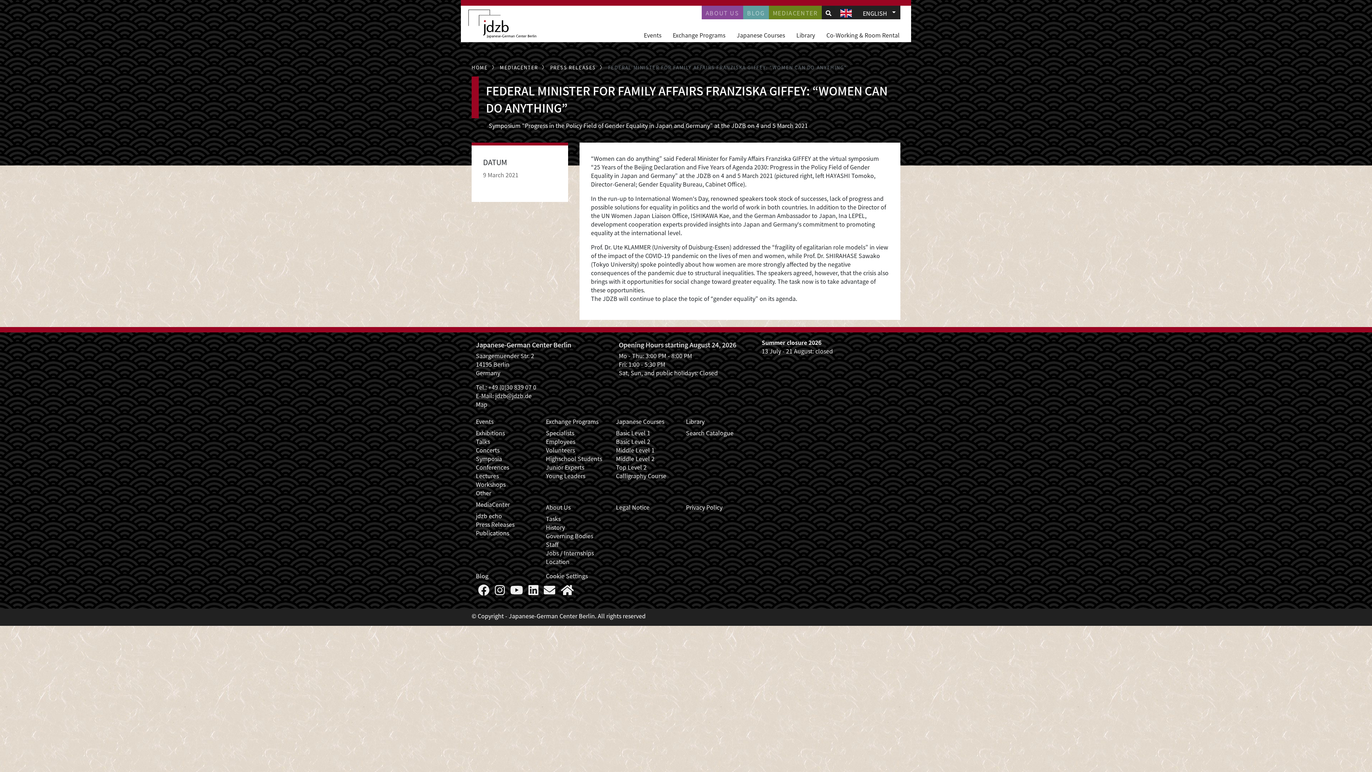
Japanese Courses (761, 35)
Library (805, 35)
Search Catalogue (710, 433)
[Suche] (828, 13)
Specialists (560, 433)
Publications (492, 533)
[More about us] (567, 592)
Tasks (553, 518)
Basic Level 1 (633, 433)
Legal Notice (633, 507)
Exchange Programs (699, 35)
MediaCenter (493, 504)
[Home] (502, 24)
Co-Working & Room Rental (863, 35)
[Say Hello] (549, 592)
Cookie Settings (567, 575)
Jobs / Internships (570, 553)
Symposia (489, 458)
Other (483, 493)
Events (652, 35)
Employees (560, 441)
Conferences (492, 467)
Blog (756, 13)
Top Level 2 (631, 467)
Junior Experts (565, 467)
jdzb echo (489, 515)
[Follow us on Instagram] (500, 592)
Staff (552, 544)
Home (480, 67)
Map (481, 404)
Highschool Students (574, 458)
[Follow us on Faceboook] (483, 592)
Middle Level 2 (635, 458)
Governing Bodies (569, 535)
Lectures (487, 475)
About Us (722, 13)
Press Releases (573, 67)
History (555, 527)
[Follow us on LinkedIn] (533, 592)
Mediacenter (795, 13)
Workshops (491, 484)
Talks (483, 441)
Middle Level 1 (635, 450)
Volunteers (560, 450)
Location (558, 561)
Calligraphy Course (641, 475)
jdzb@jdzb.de (513, 395)
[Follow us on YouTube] (516, 592)
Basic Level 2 (633, 441)
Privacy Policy (704, 507)
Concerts (487, 450)
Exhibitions (490, 433)
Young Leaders (565, 475)
